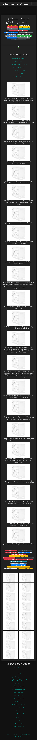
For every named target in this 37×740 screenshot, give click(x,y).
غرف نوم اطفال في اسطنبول (25, 568)
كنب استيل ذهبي (18, 692)
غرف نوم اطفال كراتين (11, 552)
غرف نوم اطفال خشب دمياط (25, 550)
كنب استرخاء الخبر (18, 667)
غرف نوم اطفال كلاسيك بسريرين (19, 563)
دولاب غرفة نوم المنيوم (23, 34)
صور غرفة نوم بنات (15, 4)
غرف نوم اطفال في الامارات (18, 565)
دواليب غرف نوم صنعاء (24, 37)
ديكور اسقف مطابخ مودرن (25, 32)
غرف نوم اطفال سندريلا (9, 557)
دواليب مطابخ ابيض (23, 25)
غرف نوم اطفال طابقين (26, 559)
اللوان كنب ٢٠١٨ (18, 67)
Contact (15, 735)
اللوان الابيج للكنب (18, 58)
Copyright (18, 736)
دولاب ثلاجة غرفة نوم (12, 27)
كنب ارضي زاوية (18, 695)
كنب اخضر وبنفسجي (18, 707)
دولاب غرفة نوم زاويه (24, 28)
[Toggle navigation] (33, 3)
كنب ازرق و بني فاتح (18, 704)
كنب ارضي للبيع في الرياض (18, 680)
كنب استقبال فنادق (18, 686)
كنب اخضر (18, 720)
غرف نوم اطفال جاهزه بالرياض (19, 561)
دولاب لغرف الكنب (11, 37)
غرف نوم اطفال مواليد (11, 568)
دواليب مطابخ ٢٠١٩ (24, 27)
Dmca (8, 735)
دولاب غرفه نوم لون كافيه (18, 39)
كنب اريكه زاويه (18, 673)
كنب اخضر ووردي (18, 723)
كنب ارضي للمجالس (18, 683)
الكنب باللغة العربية (18, 70)
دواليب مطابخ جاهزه (11, 36)
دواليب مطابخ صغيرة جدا (11, 32)
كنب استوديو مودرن (18, 698)
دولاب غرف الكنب (13, 25)
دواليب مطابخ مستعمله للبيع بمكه (18, 30)
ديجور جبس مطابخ (11, 34)
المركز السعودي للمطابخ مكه (18, 64)
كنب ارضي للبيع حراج (18, 689)
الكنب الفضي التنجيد (18, 76)
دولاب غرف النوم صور (12, 28)
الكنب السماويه (18, 73)
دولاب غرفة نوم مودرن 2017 (24, 36)
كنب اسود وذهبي (18, 717)
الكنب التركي (18, 61)
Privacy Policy (25, 735)
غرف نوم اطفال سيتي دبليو (18, 554)
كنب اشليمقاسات (18, 701)
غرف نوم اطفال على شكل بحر (12, 559)
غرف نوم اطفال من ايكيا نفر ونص (25, 557)
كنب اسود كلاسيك (18, 710)
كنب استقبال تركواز (18, 726)
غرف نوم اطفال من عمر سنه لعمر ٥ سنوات (18, 566)
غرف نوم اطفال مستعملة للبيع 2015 (18, 556)
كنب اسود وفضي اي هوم (18, 677)
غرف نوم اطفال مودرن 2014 (25, 552)
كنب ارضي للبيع (18, 670)
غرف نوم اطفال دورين (11, 550)
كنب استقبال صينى (18, 714)
